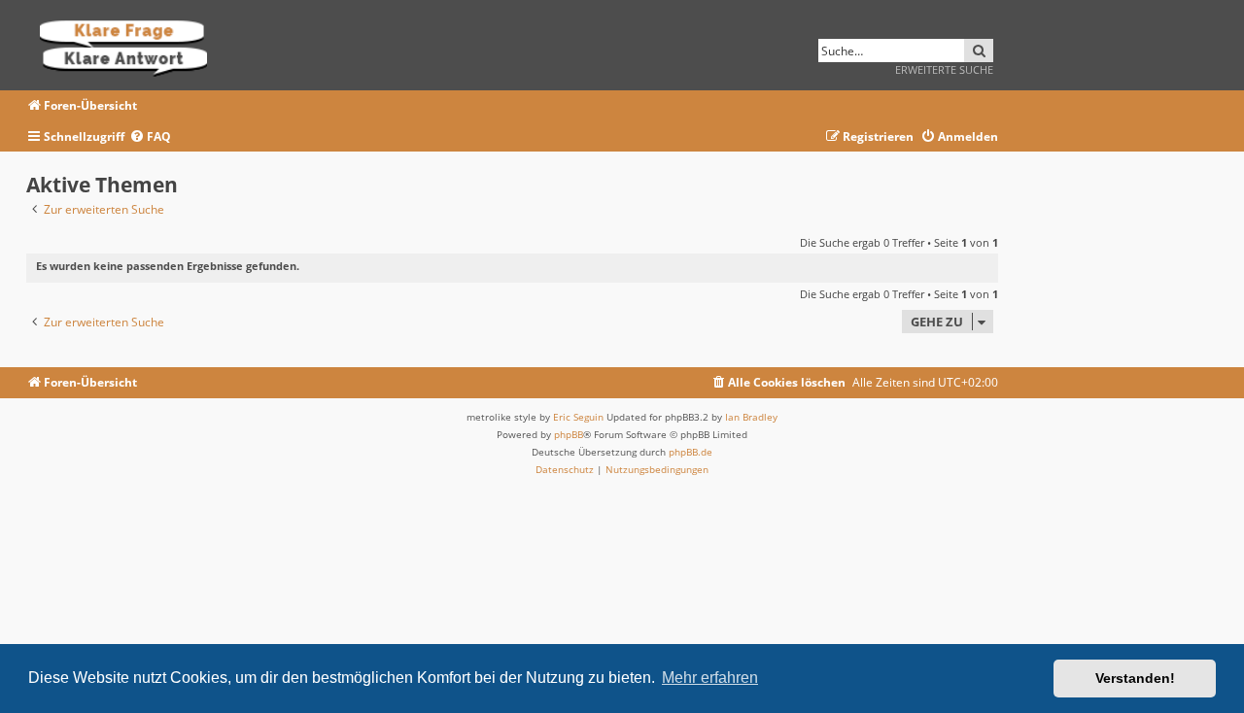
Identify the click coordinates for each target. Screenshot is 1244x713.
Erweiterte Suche (944, 69)
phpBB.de (690, 451)
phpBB (568, 434)
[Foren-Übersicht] (129, 45)
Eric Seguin (578, 417)
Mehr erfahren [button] (710, 677)
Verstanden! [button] (1135, 678)
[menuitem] (150, 137)
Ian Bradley (751, 417)
